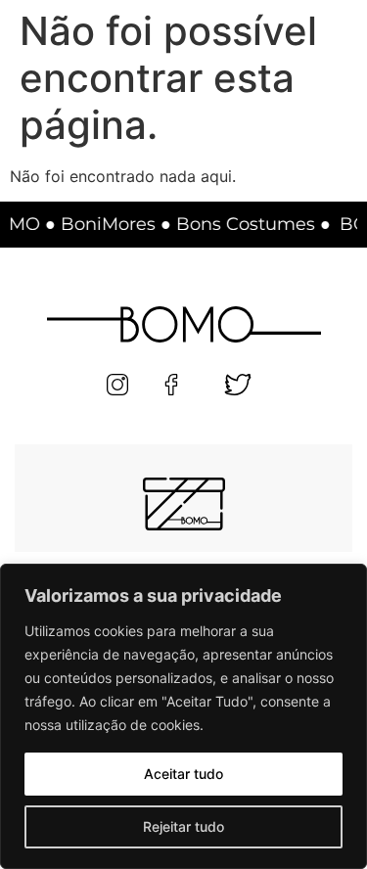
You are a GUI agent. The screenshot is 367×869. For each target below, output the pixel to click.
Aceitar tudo (183, 773)
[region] (183, 716)
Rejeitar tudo (183, 826)
